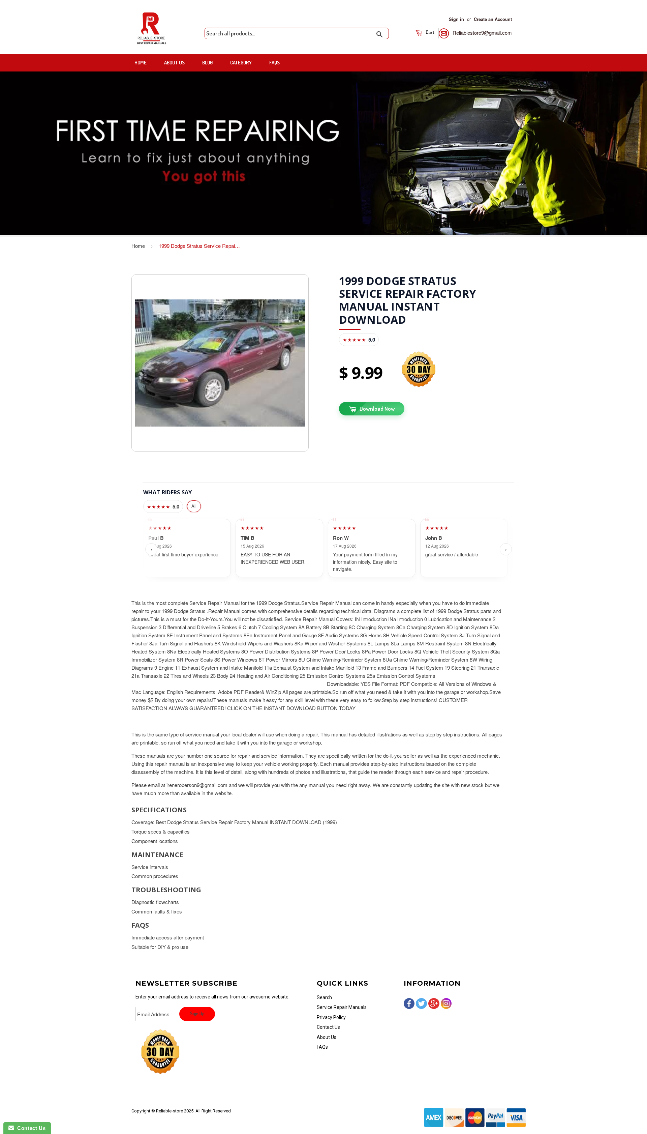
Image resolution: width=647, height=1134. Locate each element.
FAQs (274, 62)
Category (241, 62)
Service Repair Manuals (342, 1007)
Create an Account (493, 19)
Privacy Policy (331, 1017)
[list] (328, 549)
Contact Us (328, 1027)
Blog (207, 62)
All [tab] (193, 506)
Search (324, 997)
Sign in (456, 19)
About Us (174, 62)
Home (140, 62)
